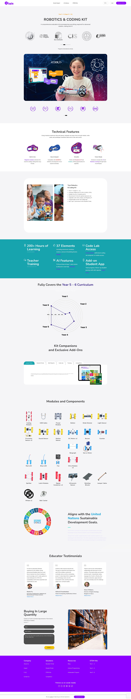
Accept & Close (79, 696)
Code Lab (61, 363)
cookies (51, 696)
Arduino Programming (73, 668)
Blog (69, 664)
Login (112, 3)
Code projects (90, 253)
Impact (25, 668)
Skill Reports (51, 363)
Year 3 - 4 (92, 668)
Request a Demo (121, 3)
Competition (79, 363)
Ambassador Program (73, 672)
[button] (62, 44)
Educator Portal (50, 664)
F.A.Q (25, 672)
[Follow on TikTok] (72, 686)
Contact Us (26, 677)
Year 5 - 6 (92, 672)
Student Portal (40, 363)
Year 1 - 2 (92, 664)
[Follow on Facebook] (59, 686)
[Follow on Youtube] (67, 686)
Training (69, 363)
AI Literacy (66, 3)
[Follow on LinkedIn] (69, 686)
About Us (26, 664)
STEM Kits (75, 3)
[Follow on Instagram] (64, 686)
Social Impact (56, 3)
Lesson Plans (29, 363)
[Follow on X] (62, 686)
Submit (49, 647)
